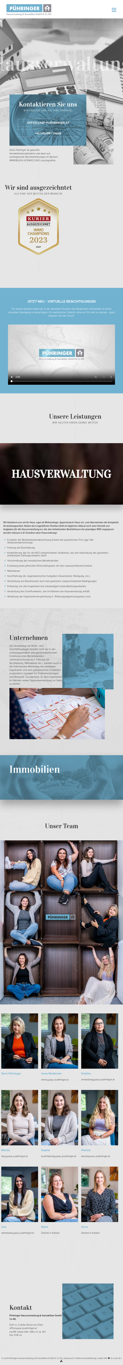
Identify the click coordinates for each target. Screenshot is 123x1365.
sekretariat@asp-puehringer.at (17, 1232)
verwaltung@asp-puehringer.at (98, 1079)
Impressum (69, 1358)
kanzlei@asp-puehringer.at (95, 1156)
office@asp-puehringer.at (48, 122)
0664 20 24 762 (37, 1331)
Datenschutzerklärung (86, 1358)
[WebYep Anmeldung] (61, 1362)
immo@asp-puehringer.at (55, 1079)
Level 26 (116, 1358)
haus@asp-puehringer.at (14, 1156)
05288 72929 (16, 1331)
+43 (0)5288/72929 (48, 133)
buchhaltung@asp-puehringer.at (58, 1156)
